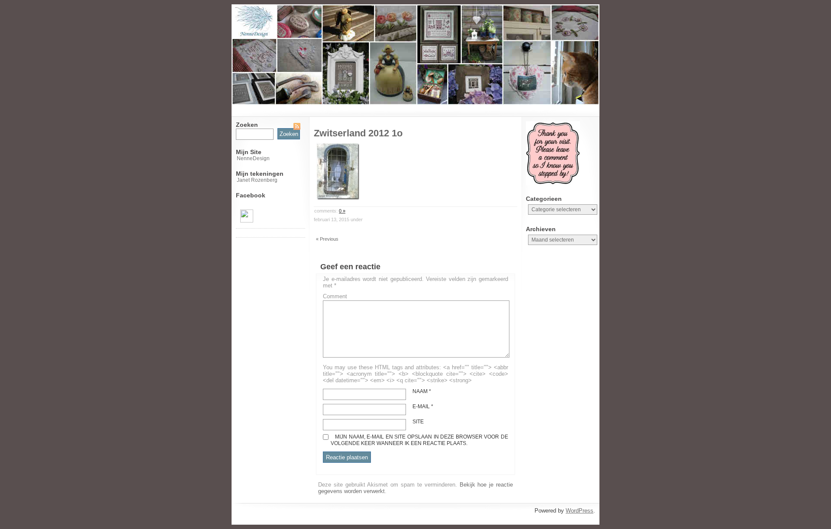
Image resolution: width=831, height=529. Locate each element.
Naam (421, 391)
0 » (342, 210)
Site (418, 422)
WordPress (579, 510)
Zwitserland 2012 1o (358, 133)
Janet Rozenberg (257, 180)
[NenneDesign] (246, 221)
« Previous (327, 239)
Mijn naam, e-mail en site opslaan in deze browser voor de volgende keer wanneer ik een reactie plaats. (419, 440)
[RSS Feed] (296, 126)
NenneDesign (253, 158)
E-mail (422, 406)
